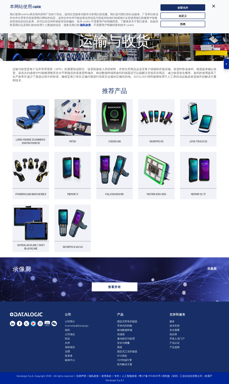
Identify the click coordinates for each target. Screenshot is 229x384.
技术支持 (175, 325)
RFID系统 (122, 355)
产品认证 (175, 342)
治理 (67, 351)
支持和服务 (178, 314)
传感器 (121, 334)
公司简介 (70, 321)
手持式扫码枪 (124, 325)
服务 (172, 321)
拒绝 (183, 24)
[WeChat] (54, 323)
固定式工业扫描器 (127, 351)
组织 (67, 329)
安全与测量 (123, 342)
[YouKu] (33, 323)
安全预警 (175, 329)
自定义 (183, 15)
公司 (68, 314)
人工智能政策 (129, 375)
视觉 (119, 347)
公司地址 (70, 334)
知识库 (173, 334)
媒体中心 (70, 359)
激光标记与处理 (126, 338)
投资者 (68, 355)
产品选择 (175, 347)
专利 (116, 375)
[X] (26, 323)
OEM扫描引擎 (124, 359)
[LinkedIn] (12, 323)
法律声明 (81, 375)
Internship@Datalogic (76, 325)
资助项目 (70, 347)
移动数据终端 (124, 329)
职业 (67, 338)
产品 (120, 314)
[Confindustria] (47, 323)
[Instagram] (40, 323)
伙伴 (67, 342)
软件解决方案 (124, 364)
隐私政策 (85, 24)
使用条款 (106, 375)
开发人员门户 (177, 338)
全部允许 (182, 7)
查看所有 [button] (114, 286)
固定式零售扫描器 (127, 321)
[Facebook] (19, 323)
